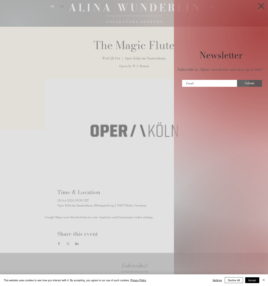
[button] (261, 6)
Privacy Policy (138, 280)
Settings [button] (217, 280)
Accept (252, 280)
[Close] (263, 280)
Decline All (234, 280)
